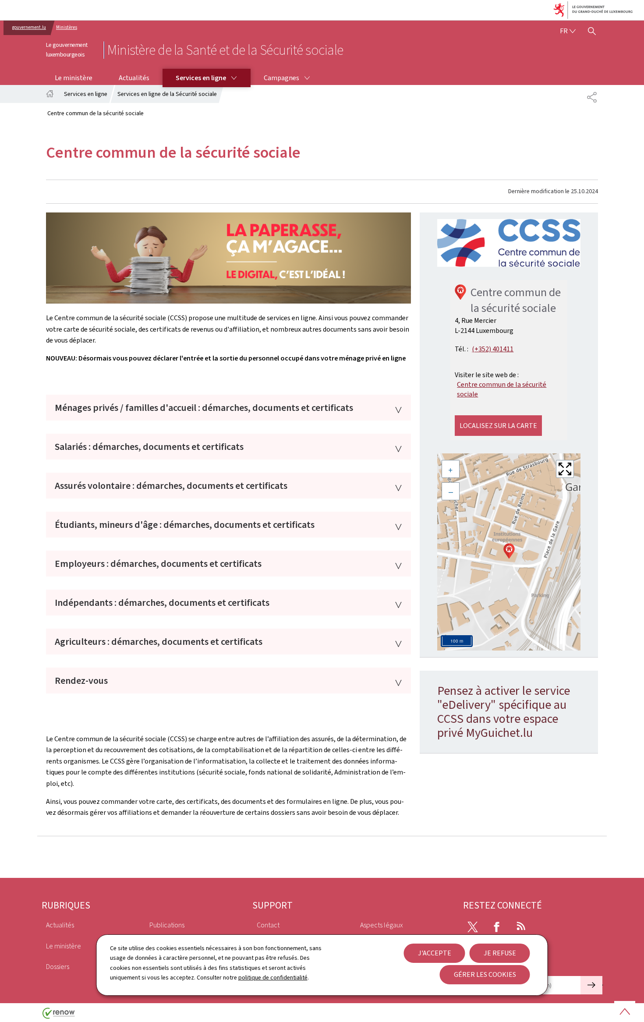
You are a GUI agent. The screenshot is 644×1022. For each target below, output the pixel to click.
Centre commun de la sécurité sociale (501, 389)
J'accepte (434, 953)
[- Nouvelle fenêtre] (508, 243)
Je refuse (500, 953)
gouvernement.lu (29, 27)
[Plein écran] (565, 469)
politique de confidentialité (273, 977)
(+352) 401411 (492, 349)
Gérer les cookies (485, 974)
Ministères (66, 27)
